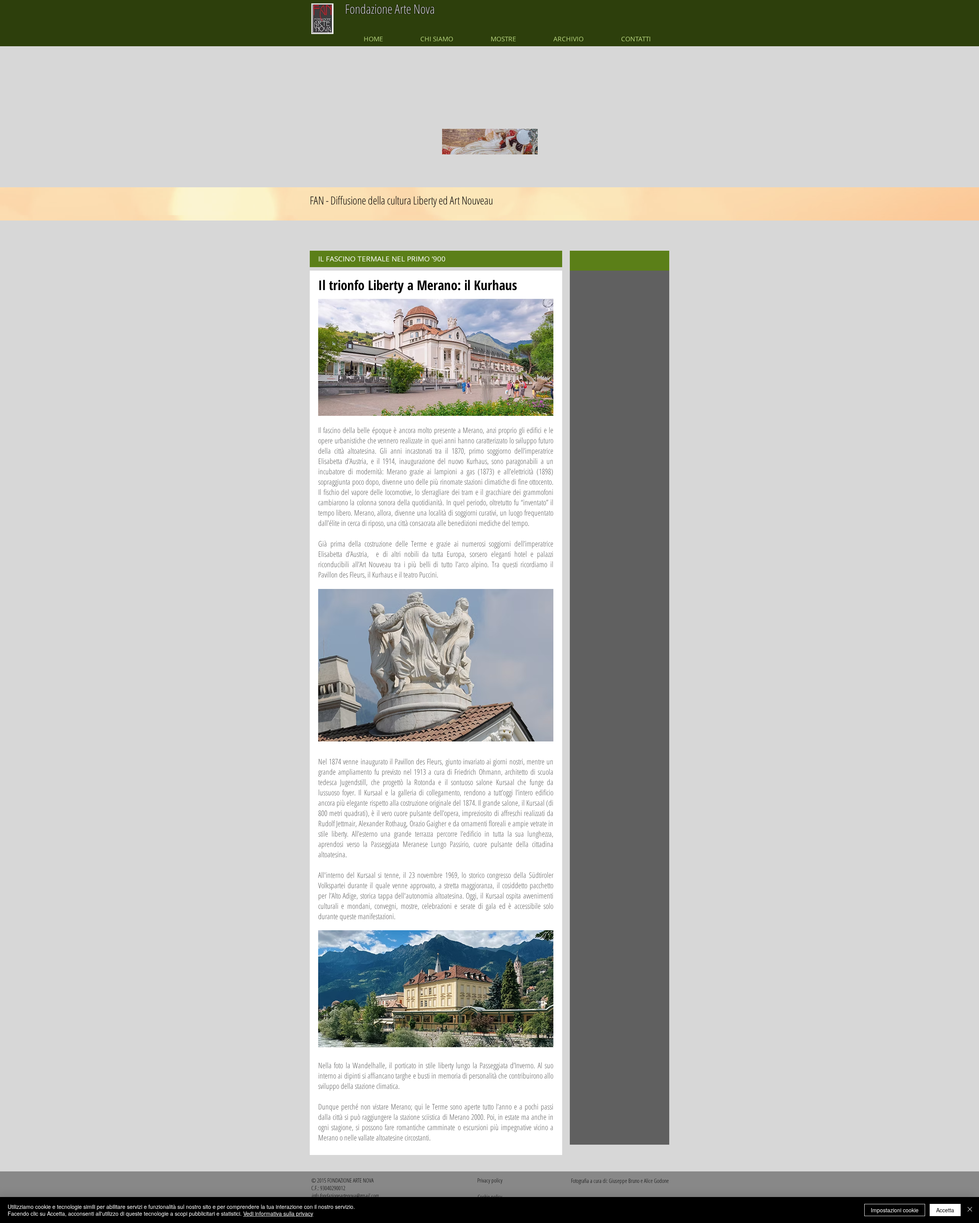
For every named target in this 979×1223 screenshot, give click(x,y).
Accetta (945, 1210)
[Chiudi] (969, 1210)
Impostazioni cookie (895, 1210)
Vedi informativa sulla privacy (278, 1213)
